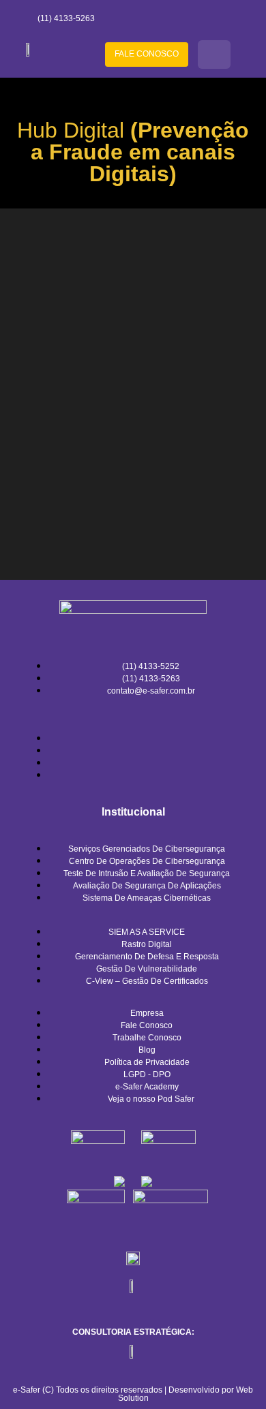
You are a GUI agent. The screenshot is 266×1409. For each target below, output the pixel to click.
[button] (214, 54)
